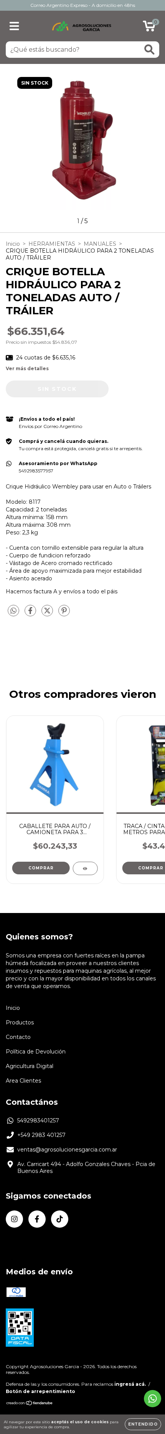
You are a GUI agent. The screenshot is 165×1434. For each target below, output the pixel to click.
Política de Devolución (36, 1051)
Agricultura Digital (29, 1066)
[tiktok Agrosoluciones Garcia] (59, 1219)
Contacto (18, 1037)
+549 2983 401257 (41, 1135)
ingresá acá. (130, 1384)
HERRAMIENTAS (51, 243)
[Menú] (14, 26)
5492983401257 (38, 1120)
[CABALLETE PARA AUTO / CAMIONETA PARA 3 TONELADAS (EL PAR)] (85, 868)
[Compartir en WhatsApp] (13, 611)
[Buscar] (149, 50)
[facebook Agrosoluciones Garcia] (37, 1219)
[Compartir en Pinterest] (64, 614)
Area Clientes (23, 1080)
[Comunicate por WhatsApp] (152, 1398)
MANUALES (100, 243)
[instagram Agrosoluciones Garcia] (14, 1219)
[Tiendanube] (30, 1404)
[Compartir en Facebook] (31, 614)
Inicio (13, 243)
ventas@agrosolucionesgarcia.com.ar (67, 1149)
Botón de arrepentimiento (40, 1391)
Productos (20, 1022)
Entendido (143, 1424)
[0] (149, 27)
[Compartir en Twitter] (47, 614)
